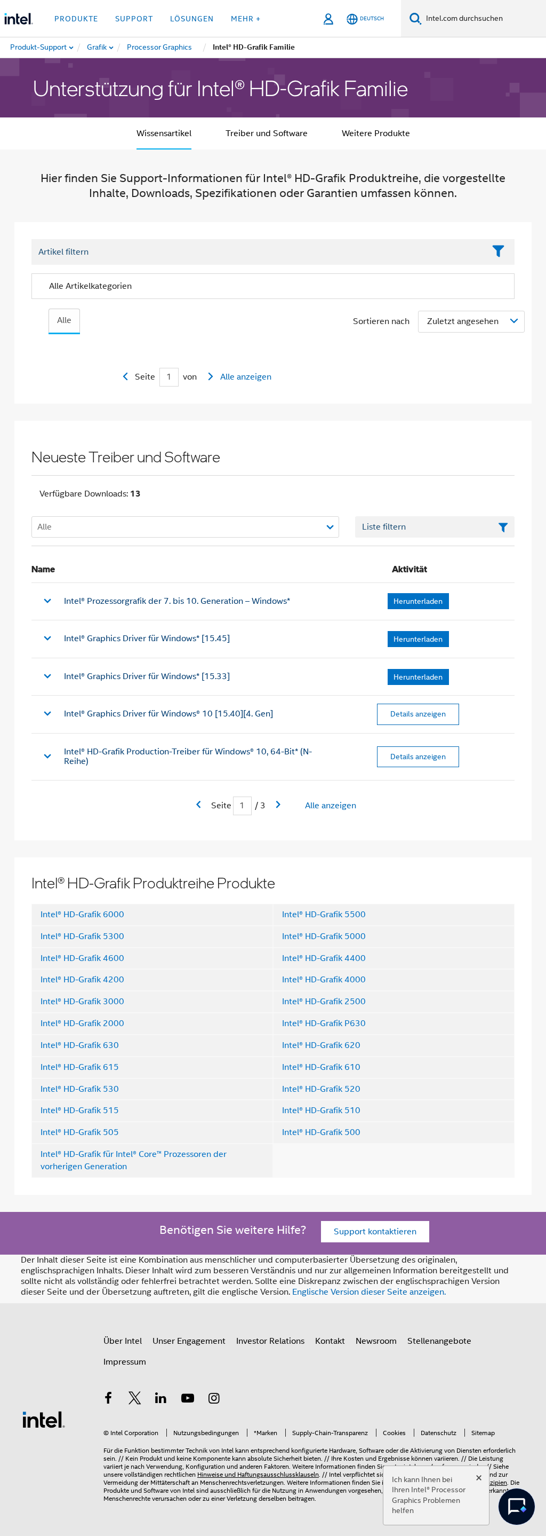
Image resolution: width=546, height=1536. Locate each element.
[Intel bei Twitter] (135, 1399)
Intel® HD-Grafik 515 (80, 1110)
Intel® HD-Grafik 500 (321, 1132)
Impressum (124, 1362)
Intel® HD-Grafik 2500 (324, 1001)
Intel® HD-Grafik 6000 (82, 914)
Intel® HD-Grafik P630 (324, 1023)
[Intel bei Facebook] (108, 1399)
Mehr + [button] (246, 18)
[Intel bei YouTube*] (188, 1399)
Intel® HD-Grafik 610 (321, 1067)
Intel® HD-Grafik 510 (321, 1110)
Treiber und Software (267, 133)
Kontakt (330, 1341)
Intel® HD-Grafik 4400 (324, 958)
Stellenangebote (439, 1341)
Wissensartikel (163, 133)
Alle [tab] (64, 320)
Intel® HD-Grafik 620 (321, 1045)
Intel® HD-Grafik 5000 (324, 936)
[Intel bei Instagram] (214, 1399)
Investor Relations (270, 1341)
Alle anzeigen (245, 377)
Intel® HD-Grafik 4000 (324, 979)
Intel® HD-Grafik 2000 (82, 1023)
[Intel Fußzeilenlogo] (43, 1419)
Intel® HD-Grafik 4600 (82, 958)
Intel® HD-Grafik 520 (321, 1089)
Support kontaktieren (375, 1231)
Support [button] (134, 18)
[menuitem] (97, 47)
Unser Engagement (189, 1341)
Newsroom (376, 1341)
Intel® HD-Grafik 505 (80, 1132)
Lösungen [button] (192, 18)
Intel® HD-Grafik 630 (80, 1045)
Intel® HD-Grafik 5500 (324, 914)
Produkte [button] (76, 18)
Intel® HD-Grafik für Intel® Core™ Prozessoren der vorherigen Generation (134, 1160)
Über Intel (122, 1341)
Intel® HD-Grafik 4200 (82, 979)
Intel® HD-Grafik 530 (80, 1089)
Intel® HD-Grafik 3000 (82, 1001)
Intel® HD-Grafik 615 (80, 1067)
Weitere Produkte (376, 133)
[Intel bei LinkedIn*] (161, 1399)
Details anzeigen (418, 714)
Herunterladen (418, 601)
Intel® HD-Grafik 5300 (82, 936)
